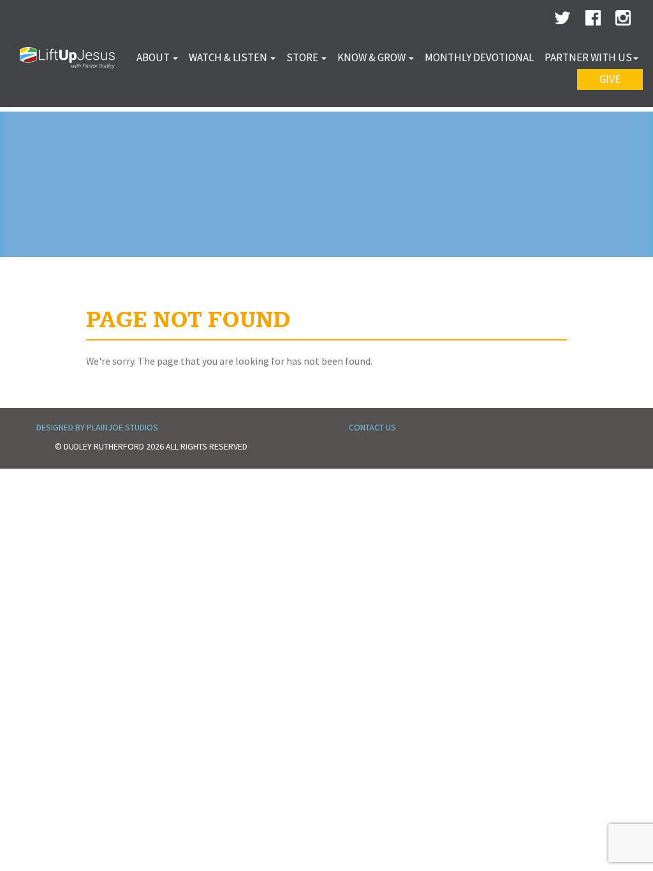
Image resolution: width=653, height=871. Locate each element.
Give (609, 79)
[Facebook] (593, 21)
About (154, 57)
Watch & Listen (229, 57)
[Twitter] (562, 21)
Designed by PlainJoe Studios (97, 427)
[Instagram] (623, 21)
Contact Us (372, 427)
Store (303, 57)
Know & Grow (372, 57)
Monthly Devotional (479, 57)
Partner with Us (588, 57)
